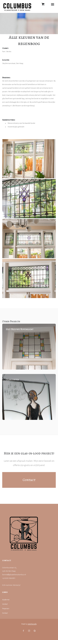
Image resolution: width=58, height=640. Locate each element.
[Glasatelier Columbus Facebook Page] (23, 631)
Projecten (5, 609)
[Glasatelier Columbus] (29, 158)
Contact (5, 613)
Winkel (5, 604)
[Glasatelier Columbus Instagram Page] (29, 631)
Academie (6, 600)
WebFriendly (32, 624)
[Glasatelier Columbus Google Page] (35, 631)
